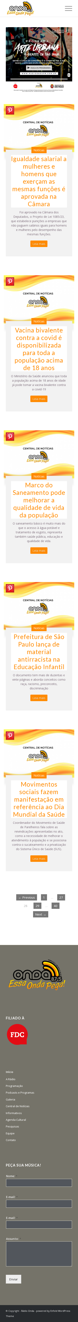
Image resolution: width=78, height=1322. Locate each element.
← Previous (26, 897)
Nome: (11, 1176)
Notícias (39, 150)
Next (63, 60)
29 (37, 906)
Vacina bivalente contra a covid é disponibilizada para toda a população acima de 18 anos (39, 348)
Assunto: (13, 1239)
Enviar (13, 1279)
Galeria (10, 1099)
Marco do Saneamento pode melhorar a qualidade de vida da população (39, 500)
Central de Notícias (18, 1106)
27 (61, 897)
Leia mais (38, 244)
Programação (14, 1086)
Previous (15, 60)
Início (9, 1072)
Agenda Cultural (16, 1120)
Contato (11, 1140)
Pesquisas (12, 1126)
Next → (40, 914)
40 (55, 906)
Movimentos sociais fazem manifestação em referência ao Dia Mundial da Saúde (39, 799)
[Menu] (66, 8)
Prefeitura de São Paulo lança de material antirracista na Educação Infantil (39, 651)
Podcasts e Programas (20, 1092)
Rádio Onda (27, 1310)
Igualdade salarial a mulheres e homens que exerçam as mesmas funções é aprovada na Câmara (39, 181)
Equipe (10, 1133)
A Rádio (10, 1079)
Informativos (14, 1113)
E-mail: (12, 1197)
